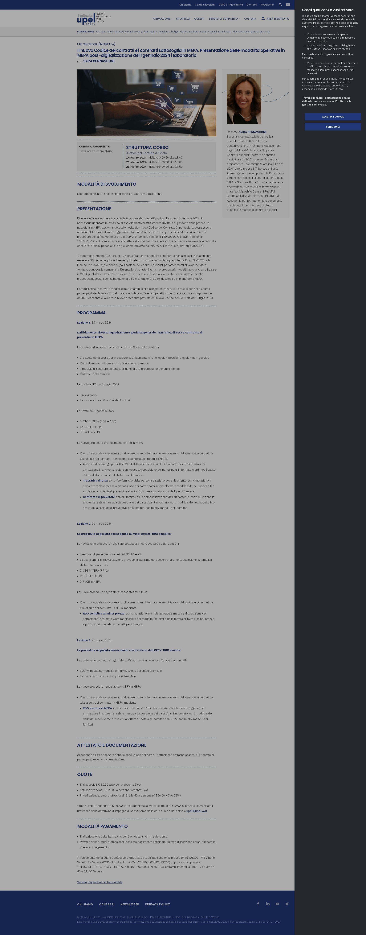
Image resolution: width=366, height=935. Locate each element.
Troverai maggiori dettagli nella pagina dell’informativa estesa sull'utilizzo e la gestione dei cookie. (326, 101)
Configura (333, 126)
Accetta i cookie (333, 116)
